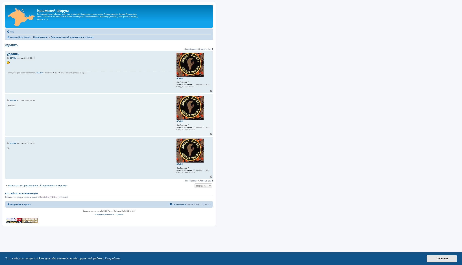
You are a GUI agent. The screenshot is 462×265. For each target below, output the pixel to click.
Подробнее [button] (112, 258)
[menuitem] (10, 32)
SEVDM (179, 78)
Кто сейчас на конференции (21, 193)
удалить (11, 45)
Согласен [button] (442, 258)
